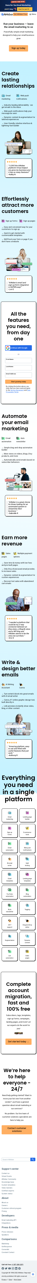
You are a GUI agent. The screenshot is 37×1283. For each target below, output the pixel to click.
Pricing (4, 1211)
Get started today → (18, 1041)
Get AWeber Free (20, 14)
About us (5, 1202)
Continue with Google (18, 348)
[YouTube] (9, 1268)
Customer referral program (11, 1208)
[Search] (32, 1159)
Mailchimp (5, 1243)
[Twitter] (6, 1268)
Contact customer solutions (17, 1130)
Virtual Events (7, 1176)
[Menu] (32, 14)
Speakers (5, 1235)
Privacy (4, 1280)
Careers (5, 1205)
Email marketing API (9, 1220)
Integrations (6, 1223)
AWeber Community (9, 1179)
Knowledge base (8, 1182)
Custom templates (8, 1185)
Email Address (11, 374)
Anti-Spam (17, 1280)
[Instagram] (13, 1268)
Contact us (6, 1173)
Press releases (7, 1232)
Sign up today (18, 48)
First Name (10, 359)
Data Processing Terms (18, 391)
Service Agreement (17, 390)
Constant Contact (8, 1252)
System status (7, 1193)
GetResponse (7, 1246)
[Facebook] (3, 1268)
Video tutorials (7, 1188)
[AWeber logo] (6, 14)
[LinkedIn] (16, 1268)
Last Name (9, 367)
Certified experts (8, 1191)
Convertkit (5, 1249)
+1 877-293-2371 (17, 1265)
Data (10, 1280)
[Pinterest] (19, 1268)
